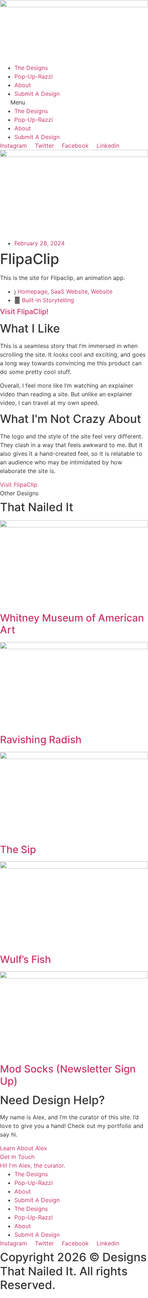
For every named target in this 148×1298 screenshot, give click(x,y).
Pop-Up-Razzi (33, 76)
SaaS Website (69, 291)
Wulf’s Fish (25, 959)
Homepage (32, 291)
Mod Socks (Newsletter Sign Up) (68, 1075)
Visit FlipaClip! (24, 311)
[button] (74, 102)
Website (101, 291)
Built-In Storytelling (48, 300)
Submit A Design (37, 93)
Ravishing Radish (41, 739)
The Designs (31, 67)
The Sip (18, 849)
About (22, 85)
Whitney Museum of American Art (72, 624)
